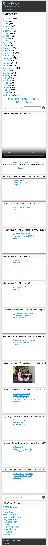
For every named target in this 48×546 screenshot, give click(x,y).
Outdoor (7, 73)
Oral (5, 70)
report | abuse (24, 168)
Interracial (7, 58)
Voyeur (6, 93)
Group (6, 48)
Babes (6, 26)
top (21, 540)
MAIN (10, 99)
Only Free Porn (10, 519)
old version (7, 9)
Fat (4, 43)
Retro (5, 83)
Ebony (6, 41)
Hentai (6, 55)
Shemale (7, 85)
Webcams (8, 95)
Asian (5, 23)
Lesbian (7, 63)
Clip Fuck (11, 3)
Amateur (7, 18)
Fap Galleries (9, 529)
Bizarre (6, 33)
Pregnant (7, 78)
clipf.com (6, 543)
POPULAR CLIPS (25, 99)
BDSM (6, 28)
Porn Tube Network (12, 527)
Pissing (6, 75)
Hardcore (7, 53)
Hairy (5, 50)
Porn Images (9, 534)
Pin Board (8, 532)
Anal (5, 21)
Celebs (6, 38)
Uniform (6, 90)
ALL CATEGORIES (28, 100)
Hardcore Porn (10, 522)
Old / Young (8, 68)
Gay (5, 46)
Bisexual (7, 31)
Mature (6, 65)
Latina (6, 60)
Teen (5, 88)
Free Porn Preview (12, 517)
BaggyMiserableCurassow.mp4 (28, 162)
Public (6, 80)
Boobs (6, 36)
